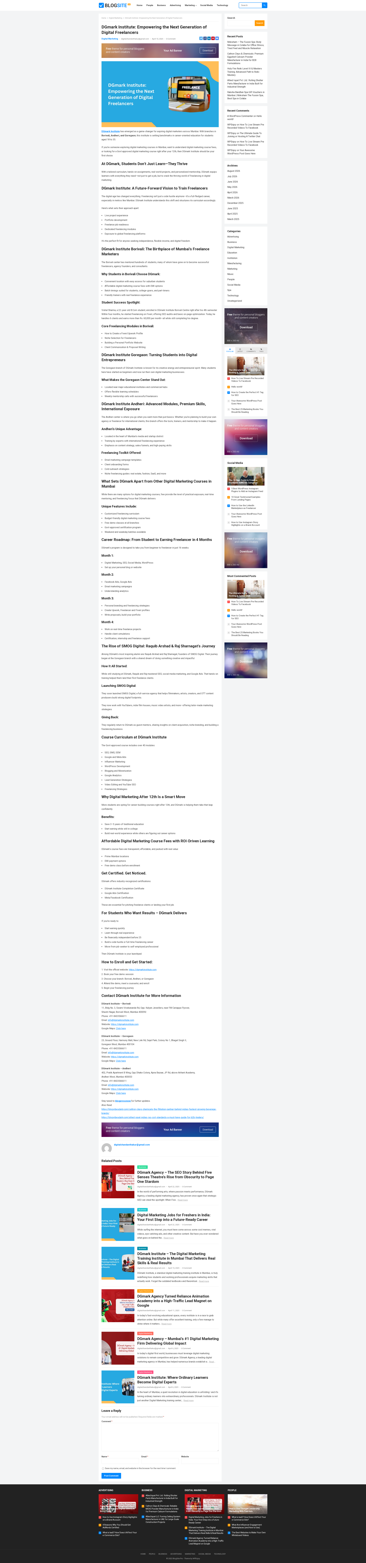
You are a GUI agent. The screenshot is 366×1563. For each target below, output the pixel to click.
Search (231, 18)
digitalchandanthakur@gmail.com (135, 39)
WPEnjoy (231, 124)
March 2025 (233, 219)
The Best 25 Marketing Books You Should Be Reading (247, 410)
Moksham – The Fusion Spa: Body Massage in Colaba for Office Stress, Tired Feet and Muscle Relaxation (245, 45)
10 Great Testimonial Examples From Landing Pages (245, 498)
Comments (250, 351)
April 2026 (232, 192)
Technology (233, 295)
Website (185, 1456)
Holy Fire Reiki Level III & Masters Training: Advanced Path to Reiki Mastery (244, 71)
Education (232, 252)
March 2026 (233, 197)
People (231, 279)
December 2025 (235, 203)
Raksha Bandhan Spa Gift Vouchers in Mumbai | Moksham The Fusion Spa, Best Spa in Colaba (245, 95)
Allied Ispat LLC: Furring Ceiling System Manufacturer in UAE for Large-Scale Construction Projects (163, 1519)
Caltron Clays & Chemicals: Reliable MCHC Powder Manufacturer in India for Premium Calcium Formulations (162, 1509)
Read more (183, 1200)
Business (142, 1167)
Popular (229, 351)
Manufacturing (234, 263)
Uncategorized (234, 300)
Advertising (233, 236)
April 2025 (232, 213)
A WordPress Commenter (240, 116)
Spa (229, 290)
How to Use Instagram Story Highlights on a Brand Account (245, 523)
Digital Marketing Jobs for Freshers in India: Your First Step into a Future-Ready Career (205, 1520)
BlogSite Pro (178, 1558)
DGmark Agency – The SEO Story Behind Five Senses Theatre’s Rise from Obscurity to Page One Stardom (175, 1177)
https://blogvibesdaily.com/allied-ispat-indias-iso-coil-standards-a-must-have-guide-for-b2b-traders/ (153, 1117)
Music (230, 274)
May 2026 (232, 187)
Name (105, 1456)
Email (144, 1456)
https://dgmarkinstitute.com (143, 969)
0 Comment (171, 39)
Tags (261, 351)
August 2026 (233, 171)
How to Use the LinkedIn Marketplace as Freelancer (243, 507)
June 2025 (232, 208)
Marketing (232, 268)
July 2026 (232, 176)
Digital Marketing (115, 18)
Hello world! (236, 386)
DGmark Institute (111, 131)
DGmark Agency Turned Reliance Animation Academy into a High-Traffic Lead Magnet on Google (174, 1301)
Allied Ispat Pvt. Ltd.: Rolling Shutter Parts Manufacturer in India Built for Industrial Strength (245, 83)
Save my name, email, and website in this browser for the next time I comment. (140, 1468)
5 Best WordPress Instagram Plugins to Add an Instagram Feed (247, 490)
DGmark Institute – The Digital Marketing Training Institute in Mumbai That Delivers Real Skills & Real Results (176, 1258)
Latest (240, 351)
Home (104, 18)
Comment (107, 1421)
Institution (232, 258)
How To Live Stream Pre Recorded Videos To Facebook (247, 379)
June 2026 (232, 181)
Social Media (233, 284)
